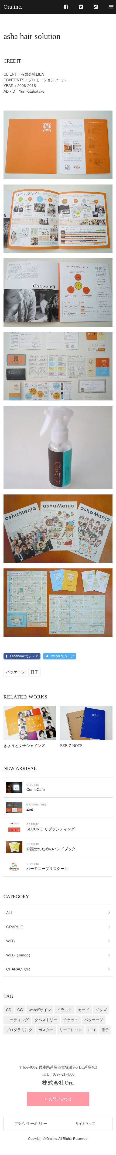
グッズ (101, 1010)
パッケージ (15, 672)
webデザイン (40, 1010)
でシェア (24, 656)
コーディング (17, 1020)
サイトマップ (85, 1123)
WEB (10, 941)
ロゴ (91, 1030)
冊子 (34, 672)
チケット (70, 1020)
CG (20, 1010)
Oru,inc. (13, 7)
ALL (9, 913)
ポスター (45, 1030)
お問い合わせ (60, 1099)
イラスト (64, 1010)
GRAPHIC (14, 927)
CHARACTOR (18, 969)
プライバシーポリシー (31, 1123)
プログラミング (19, 1030)
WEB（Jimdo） (19, 955)
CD (8, 1010)
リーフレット (70, 1030)
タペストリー (46, 1020)
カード (83, 1010)
